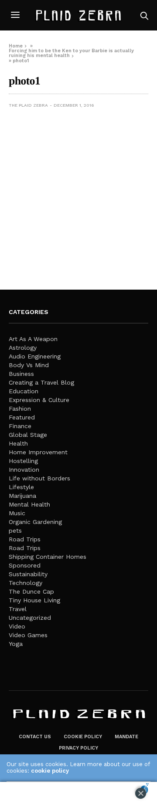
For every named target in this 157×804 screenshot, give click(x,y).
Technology (25, 583)
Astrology (23, 348)
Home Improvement (38, 452)
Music (17, 513)
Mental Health (29, 504)
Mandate (126, 737)
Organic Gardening (35, 522)
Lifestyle (21, 487)
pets (15, 530)
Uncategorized (30, 618)
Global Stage (28, 435)
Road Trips (25, 539)
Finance (20, 426)
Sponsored (25, 565)
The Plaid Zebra (28, 105)
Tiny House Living (34, 600)
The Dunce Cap (31, 591)
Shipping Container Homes (47, 557)
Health (18, 443)
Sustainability (28, 574)
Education (23, 391)
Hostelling (23, 461)
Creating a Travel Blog (41, 382)
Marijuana (22, 496)
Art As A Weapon (33, 339)
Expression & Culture (39, 400)
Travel (18, 609)
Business (21, 374)
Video (17, 626)
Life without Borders (39, 478)
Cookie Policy (83, 737)
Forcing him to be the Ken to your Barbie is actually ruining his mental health (71, 53)
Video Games (28, 635)
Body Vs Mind (29, 365)
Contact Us (35, 737)
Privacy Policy (78, 748)
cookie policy (50, 770)
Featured (22, 417)
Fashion (20, 408)
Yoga (16, 644)
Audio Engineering (35, 356)
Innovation (24, 469)
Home (16, 46)
